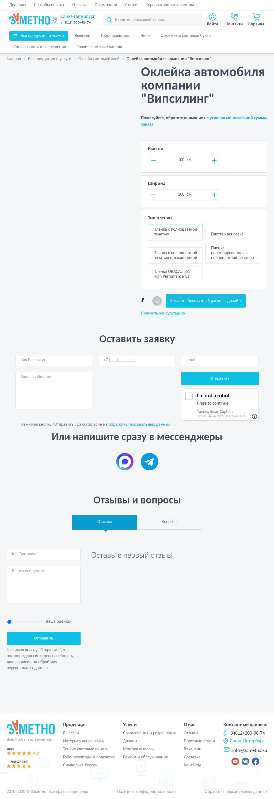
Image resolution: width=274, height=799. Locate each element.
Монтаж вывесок (138, 749)
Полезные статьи (199, 741)
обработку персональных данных (139, 424)
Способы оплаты (49, 5)
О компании (106, 5)
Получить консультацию (163, 313)
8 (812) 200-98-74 (75, 23)
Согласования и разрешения (39, 47)
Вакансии (192, 749)
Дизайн (130, 741)
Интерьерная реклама (83, 741)
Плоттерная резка (227, 234)
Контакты (192, 765)
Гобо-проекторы (115, 36)
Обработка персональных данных (236, 792)
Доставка (17, 5)
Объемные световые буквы (186, 36)
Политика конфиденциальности (146, 792)
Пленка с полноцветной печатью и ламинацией (175, 255)
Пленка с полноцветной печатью (175, 231)
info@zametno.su (249, 750)
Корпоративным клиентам (170, 5)
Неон (145, 36)
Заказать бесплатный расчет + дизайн (205, 301)
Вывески (82, 36)
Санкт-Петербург (77, 16)
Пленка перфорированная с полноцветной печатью (232, 253)
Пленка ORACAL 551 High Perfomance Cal (172, 274)
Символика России (80, 765)
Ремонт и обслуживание (145, 757)
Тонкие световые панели (99, 47)
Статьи (131, 5)
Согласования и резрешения (149, 733)
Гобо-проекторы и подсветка (89, 757)
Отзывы (79, 5)
